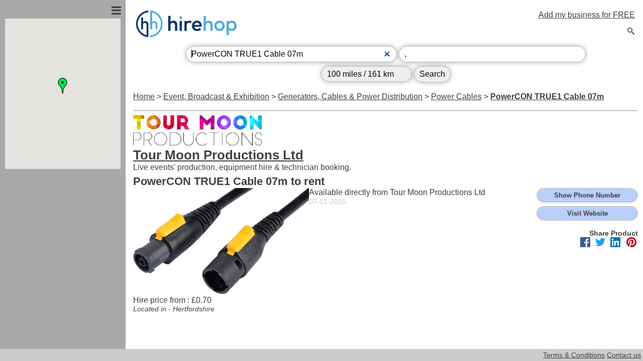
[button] (63, 86)
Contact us (624, 355)
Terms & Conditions (574, 355)
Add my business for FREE (587, 15)
